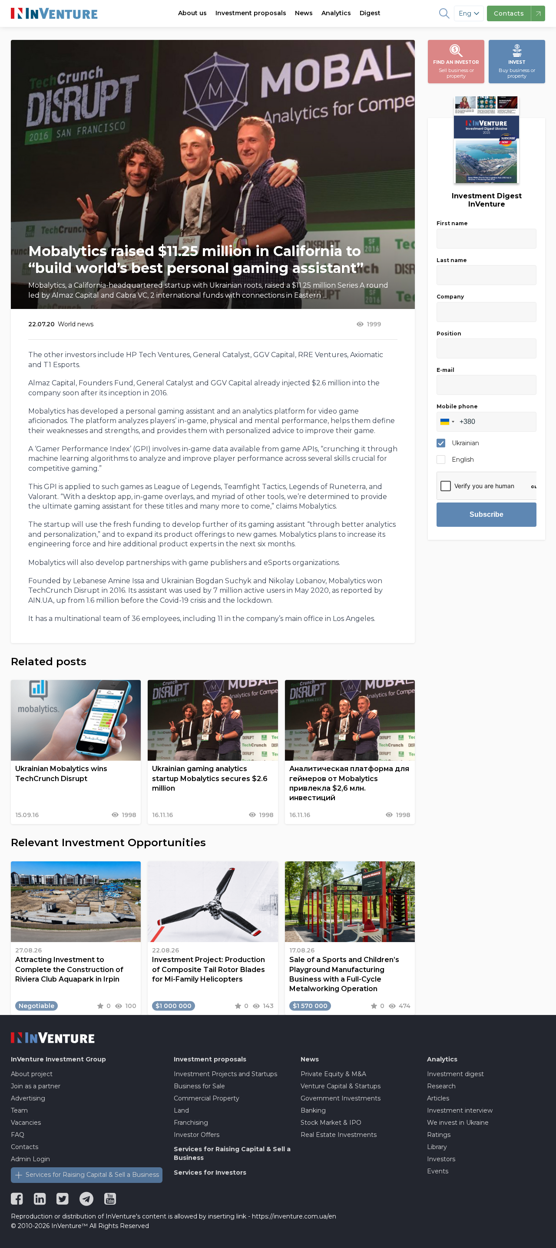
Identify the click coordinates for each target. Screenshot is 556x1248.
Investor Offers (196, 1135)
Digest (370, 13)
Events (437, 1171)
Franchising (191, 1122)
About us (192, 13)
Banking (313, 1110)
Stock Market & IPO (331, 1122)
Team (19, 1110)
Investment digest (455, 1074)
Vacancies (26, 1122)
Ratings (438, 1135)
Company (450, 296)
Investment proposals (250, 13)
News (304, 13)
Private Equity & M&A (333, 1074)
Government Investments (341, 1098)
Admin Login (30, 1159)
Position (449, 333)
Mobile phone (457, 406)
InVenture (58, 1059)
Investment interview (460, 1110)
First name (452, 223)
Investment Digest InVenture (487, 200)
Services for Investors (210, 1172)
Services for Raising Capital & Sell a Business (92, 1175)
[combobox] (447, 421)
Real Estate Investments (339, 1135)
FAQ (17, 1135)
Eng (465, 13)
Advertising (28, 1098)
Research (441, 1086)
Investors (441, 1159)
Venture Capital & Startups (341, 1086)
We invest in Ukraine (458, 1122)
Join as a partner (35, 1086)
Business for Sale (199, 1086)
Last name (452, 260)
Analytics (336, 13)
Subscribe (486, 514)
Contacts (24, 1147)
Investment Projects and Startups (225, 1074)
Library (437, 1147)
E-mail (445, 370)
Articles (438, 1098)
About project (32, 1074)
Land (181, 1110)
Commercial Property (206, 1098)
